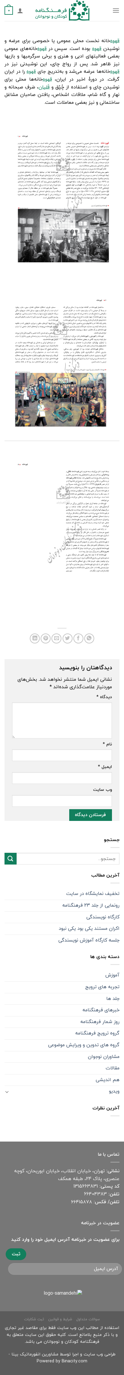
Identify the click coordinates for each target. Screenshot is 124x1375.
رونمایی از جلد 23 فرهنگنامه (90, 905)
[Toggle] (7, 1091)
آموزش (112, 975)
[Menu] (115, 10)
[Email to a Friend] (56, 638)
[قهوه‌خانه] (62, 199)
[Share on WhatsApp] (89, 638)
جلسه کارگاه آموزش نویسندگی (88, 940)
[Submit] (11, 859)
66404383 (95, 1194)
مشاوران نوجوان (103, 1056)
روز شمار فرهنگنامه (99, 1022)
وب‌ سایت (102, 790)
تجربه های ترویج (102, 987)
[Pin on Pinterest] (46, 638)
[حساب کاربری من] (20, 10)
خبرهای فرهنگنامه (100, 1010)
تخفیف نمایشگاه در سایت (92, 893)
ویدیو (114, 1091)
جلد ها (112, 998)
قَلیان (44, 87)
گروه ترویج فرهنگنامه (97, 1033)
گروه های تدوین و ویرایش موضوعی (83, 1045)
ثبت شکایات (34, 1319)
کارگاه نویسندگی (102, 917)
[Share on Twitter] (68, 638)
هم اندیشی (107, 1080)
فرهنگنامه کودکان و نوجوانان (71, 1342)
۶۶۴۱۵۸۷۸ (81, 1202)
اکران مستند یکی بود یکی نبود (89, 928)
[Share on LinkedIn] (35, 638)
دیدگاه (104, 697)
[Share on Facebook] (78, 638)
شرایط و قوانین (60, 1319)
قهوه (114, 41)
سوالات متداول (88, 1319)
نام (107, 744)
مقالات (112, 1068)
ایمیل (105, 767)
